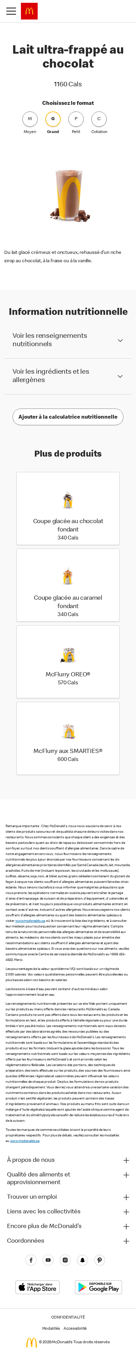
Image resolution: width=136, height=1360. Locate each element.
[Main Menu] (11, 11)
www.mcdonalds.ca (30, 921)
